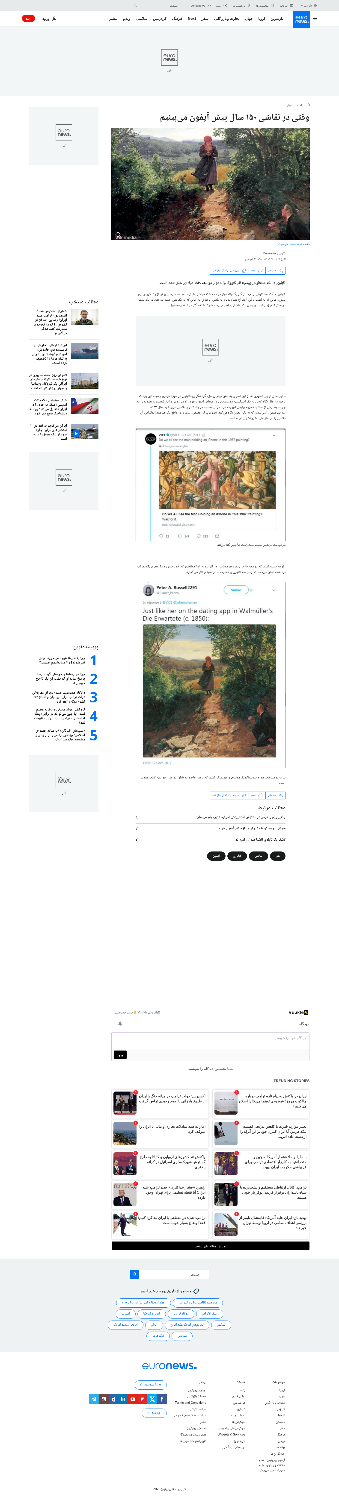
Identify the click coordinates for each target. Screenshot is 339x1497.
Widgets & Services (231, 1435)
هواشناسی (239, 1403)
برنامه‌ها (280, 1447)
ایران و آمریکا (151, 1314)
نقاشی (258, 856)
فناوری (237, 856)
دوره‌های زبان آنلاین (233, 1447)
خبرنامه (156, 1413)
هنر (278, 856)
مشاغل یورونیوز (196, 1428)
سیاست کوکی (198, 1409)
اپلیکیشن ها (238, 1422)
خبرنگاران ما (278, 1453)
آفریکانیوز (239, 1441)
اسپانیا (126, 1314)
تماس (203, 1422)
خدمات (241, 1382)
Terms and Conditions (190, 1403)
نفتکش (221, 1325)
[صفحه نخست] (308, 105)
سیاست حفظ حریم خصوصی (189, 1415)
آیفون (216, 856)
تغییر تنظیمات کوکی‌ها (193, 1441)
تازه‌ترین (277, 18)
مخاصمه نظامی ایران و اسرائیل (197, 1303)
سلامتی (141, 18)
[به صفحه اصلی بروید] (301, 19)
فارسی (308, 5)
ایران (154, 1325)
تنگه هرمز (158, 1336)
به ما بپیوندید (237, 1415)
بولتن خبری (238, 1396)
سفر (205, 18)
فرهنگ (177, 18)
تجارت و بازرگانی (226, 18)
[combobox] (159, 5)
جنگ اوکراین (209, 1314)
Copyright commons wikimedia (294, 245)
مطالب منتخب (83, 302)
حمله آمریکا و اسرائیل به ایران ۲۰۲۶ (143, 1303)
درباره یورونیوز (197, 1390)
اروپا (261, 18)
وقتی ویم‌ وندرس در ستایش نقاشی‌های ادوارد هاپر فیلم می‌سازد (240, 817)
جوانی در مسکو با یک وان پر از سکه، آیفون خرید (251, 828)
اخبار (299, 105)
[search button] (135, 5)
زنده (28, 18)
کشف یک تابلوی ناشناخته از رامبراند (260, 840)
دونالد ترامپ (181, 1314)
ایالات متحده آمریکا (125, 1325)
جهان (249, 18)
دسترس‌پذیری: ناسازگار (192, 1435)
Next (192, 18)
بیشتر (202, 1382)
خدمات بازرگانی (196, 1396)
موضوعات (278, 1382)
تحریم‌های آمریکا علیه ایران (187, 1325)
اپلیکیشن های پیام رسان (231, 1428)
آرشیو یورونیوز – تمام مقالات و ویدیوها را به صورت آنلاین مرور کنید (271, 1465)
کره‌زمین (160, 18)
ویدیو (126, 18)
